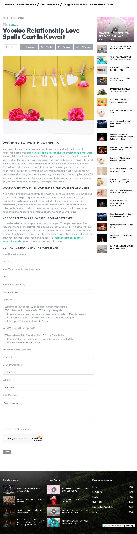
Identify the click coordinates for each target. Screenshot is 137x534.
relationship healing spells (69, 237)
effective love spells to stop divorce (46, 152)
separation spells (12, 241)
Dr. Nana (13, 25)
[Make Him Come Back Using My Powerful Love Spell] (102, 193)
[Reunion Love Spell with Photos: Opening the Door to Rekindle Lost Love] (102, 137)
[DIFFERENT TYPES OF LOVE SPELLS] (102, 238)
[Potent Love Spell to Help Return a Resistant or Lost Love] (102, 124)
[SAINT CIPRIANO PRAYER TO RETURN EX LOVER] (102, 171)
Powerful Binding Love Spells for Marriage (30, 500)
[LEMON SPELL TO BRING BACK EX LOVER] (102, 70)
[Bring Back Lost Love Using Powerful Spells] (102, 150)
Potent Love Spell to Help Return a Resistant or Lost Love (120, 123)
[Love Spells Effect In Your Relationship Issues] (102, 161)
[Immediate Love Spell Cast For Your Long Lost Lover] (102, 217)
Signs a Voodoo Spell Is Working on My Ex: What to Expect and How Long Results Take (30, 522)
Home (5, 18)
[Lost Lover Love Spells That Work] (102, 113)
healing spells (17, 18)
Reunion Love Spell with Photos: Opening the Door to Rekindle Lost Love (121, 136)
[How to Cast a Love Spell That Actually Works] (9, 489)
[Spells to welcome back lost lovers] (102, 227)
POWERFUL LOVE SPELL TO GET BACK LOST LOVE (75, 489)
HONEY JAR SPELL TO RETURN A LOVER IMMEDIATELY (119, 203)
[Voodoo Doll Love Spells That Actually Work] (9, 511)
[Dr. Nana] (5, 25)
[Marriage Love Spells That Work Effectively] (53, 500)
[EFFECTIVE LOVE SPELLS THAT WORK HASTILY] (102, 92)
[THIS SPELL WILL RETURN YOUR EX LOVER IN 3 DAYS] (102, 49)
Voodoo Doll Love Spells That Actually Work (29, 511)
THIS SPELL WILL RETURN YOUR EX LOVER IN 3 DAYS (75, 511)
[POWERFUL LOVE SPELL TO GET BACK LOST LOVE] (115, 29)
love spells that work (81, 152)
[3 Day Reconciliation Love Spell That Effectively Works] (102, 182)
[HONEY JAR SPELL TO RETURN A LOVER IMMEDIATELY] (102, 203)
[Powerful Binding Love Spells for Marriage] (9, 500)
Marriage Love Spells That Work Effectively (75, 500)
